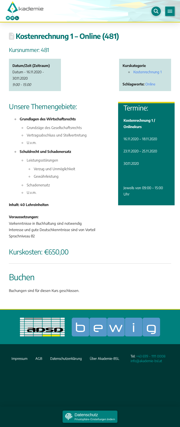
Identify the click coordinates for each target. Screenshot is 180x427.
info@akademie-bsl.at (146, 361)
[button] (156, 11)
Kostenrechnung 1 (147, 72)
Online (150, 84)
